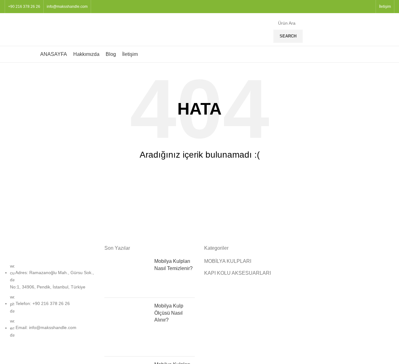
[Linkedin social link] (372, 6)
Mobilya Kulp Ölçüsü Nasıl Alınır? (168, 312)
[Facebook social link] (357, 6)
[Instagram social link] (364, 6)
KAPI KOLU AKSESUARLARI (237, 273)
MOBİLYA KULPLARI (227, 261)
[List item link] (50, 304)
